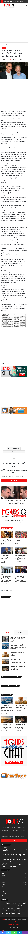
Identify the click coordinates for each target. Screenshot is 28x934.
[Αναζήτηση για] (26, 6)
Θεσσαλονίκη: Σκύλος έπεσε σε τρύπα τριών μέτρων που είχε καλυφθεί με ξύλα (18, 668)
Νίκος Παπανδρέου (14, 448)
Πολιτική (8, 44)
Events (3, 875)
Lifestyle (4, 877)
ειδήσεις (22, 910)
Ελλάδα (3, 882)
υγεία (13, 913)
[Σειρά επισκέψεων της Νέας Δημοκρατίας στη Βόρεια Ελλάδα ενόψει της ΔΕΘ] (21, 550)
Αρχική (4, 44)
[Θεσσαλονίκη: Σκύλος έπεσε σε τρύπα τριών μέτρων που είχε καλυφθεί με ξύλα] (5, 668)
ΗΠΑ (24, 903)
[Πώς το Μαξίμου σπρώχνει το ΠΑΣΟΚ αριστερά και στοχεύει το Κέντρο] (7, 534)
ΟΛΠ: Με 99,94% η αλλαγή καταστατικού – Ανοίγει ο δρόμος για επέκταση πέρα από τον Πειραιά (7, 708)
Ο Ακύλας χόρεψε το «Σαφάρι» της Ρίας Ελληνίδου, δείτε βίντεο (17, 639)
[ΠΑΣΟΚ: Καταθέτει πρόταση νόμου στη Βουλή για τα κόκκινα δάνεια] (21, 534)
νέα (2, 913)
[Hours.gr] (9, 6)
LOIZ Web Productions (14, 921)
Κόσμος (3, 884)
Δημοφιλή (7, 632)
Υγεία (3, 891)
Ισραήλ (3, 905)
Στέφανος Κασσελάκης (6, 910)
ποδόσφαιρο (7, 913)
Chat (3, 873)
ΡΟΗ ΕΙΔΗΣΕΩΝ (11, 908)
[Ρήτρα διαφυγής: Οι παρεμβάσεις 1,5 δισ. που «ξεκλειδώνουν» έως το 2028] (5, 661)
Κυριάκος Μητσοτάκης (11, 905)
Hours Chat (17, 924)
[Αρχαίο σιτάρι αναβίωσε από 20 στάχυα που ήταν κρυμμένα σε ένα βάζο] (5, 654)
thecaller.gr (6, 363)
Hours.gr (3, 919)
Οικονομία (4, 886)
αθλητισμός (15, 910)
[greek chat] (14, 376)
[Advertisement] (14, 24)
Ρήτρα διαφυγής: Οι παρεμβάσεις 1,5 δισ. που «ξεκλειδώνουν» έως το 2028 (17, 661)
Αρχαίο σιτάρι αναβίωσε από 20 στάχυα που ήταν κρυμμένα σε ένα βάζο (18, 654)
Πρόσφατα (20, 632)
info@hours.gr (11, 924)
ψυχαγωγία (19, 913)
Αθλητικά (4, 880)
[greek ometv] (14, 413)
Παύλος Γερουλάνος (10, 452)
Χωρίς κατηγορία (6, 895)
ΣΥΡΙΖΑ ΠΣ (18, 908)
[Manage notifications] (3, 931)
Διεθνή (14, 903)
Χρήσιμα (4, 893)
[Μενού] (2, 6)
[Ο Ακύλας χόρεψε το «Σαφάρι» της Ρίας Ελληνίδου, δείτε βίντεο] (5, 639)
